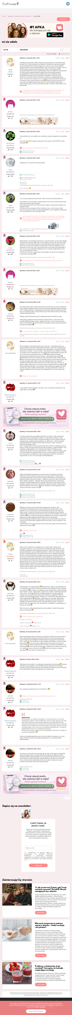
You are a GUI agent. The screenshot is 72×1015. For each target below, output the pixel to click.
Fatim (10, 248)
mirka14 (10, 696)
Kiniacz (10, 112)
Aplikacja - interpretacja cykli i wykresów (19, 16)
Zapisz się (38, 865)
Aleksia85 (10, 481)
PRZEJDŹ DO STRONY (36, 1011)
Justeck (10, 314)
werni (10, 170)
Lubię (62, 58)
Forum (4, 16)
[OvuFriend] (10, 5)
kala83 (10, 69)
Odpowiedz (63, 19)
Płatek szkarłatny (10, 395)
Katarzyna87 (10, 143)
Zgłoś (67, 58)
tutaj (25, 860)
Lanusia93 (10, 593)
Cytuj (57, 58)
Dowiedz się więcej (39, 1007)
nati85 (10, 554)
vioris (10, 443)
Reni (10, 205)
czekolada (10, 514)
